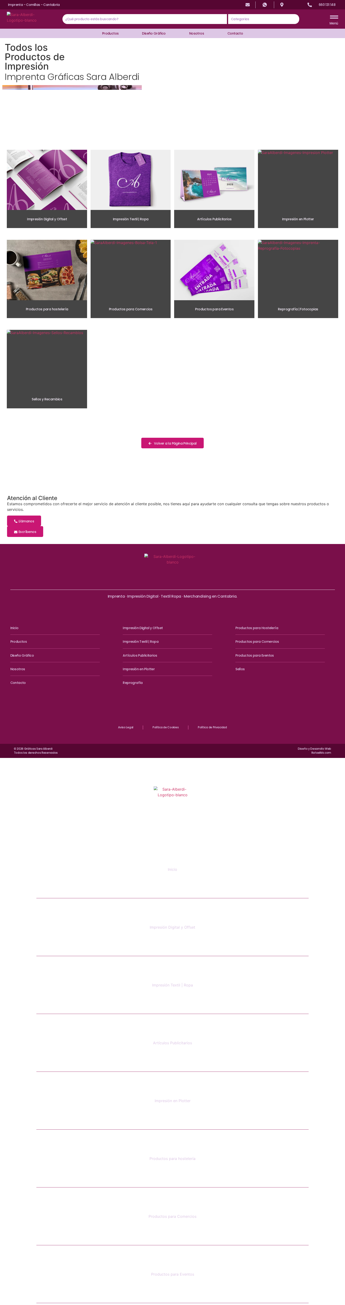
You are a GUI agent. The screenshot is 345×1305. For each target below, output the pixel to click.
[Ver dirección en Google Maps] (282, 5)
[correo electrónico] (247, 5)
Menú (334, 23)
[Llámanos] (309, 5)
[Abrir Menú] (334, 17)
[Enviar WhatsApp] (265, 5)
